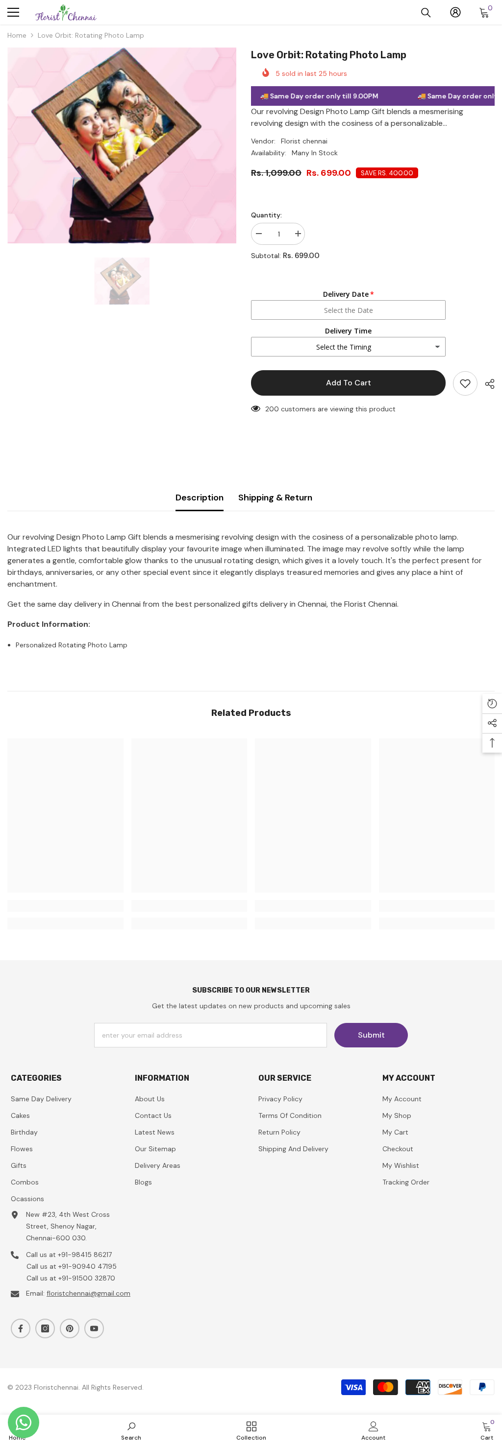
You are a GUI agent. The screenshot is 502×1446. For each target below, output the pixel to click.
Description (200, 497)
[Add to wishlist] (465, 383)
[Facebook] (20, 1328)
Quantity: (266, 215)
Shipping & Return (275, 497)
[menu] (13, 12)
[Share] (486, 384)
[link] (65, 906)
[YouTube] (94, 1328)
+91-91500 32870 (86, 1278)
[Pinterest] (69, 1328)
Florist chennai (304, 141)
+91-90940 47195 (87, 1266)
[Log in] (455, 12)
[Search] (426, 13)
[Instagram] (45, 1328)
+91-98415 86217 (85, 1254)
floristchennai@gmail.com (88, 1293)
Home (16, 35)
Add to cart (348, 383)
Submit (371, 1035)
